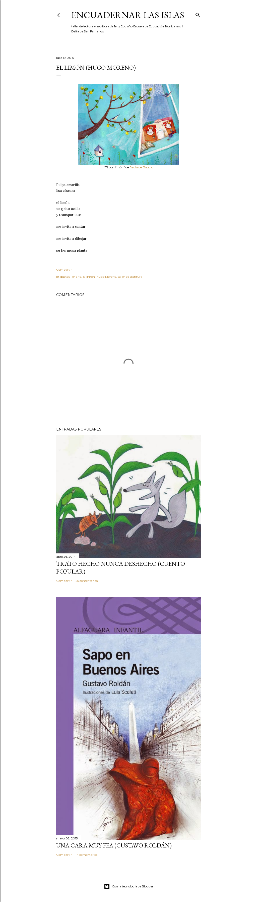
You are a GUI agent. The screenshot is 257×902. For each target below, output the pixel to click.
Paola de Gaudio (141, 167)
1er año (76, 276)
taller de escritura (130, 276)
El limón (89, 276)
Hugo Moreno (106, 276)
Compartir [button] (64, 269)
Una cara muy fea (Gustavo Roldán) (114, 845)
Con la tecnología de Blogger (132, 886)
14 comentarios (86, 855)
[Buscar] (198, 14)
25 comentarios (87, 581)
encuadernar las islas (127, 15)
